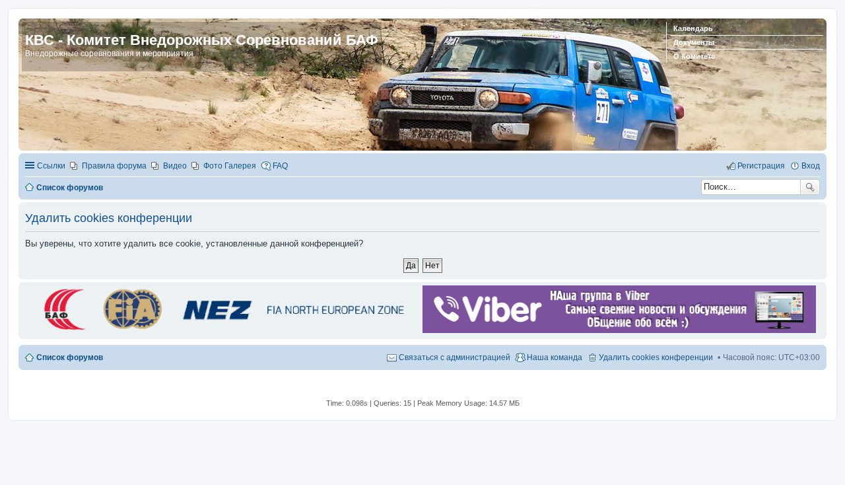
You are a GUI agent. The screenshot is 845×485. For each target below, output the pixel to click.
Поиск (810, 187)
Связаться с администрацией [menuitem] (454, 357)
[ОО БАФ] (222, 330)
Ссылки (51, 165)
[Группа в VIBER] (619, 330)
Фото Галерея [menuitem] (229, 165)
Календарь (693, 28)
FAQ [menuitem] (280, 165)
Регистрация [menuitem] (761, 165)
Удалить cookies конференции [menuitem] (656, 357)
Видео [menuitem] (175, 165)
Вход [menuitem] (810, 165)
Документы (693, 42)
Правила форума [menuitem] (114, 165)
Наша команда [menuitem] (554, 357)
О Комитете (694, 56)
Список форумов (69, 357)
